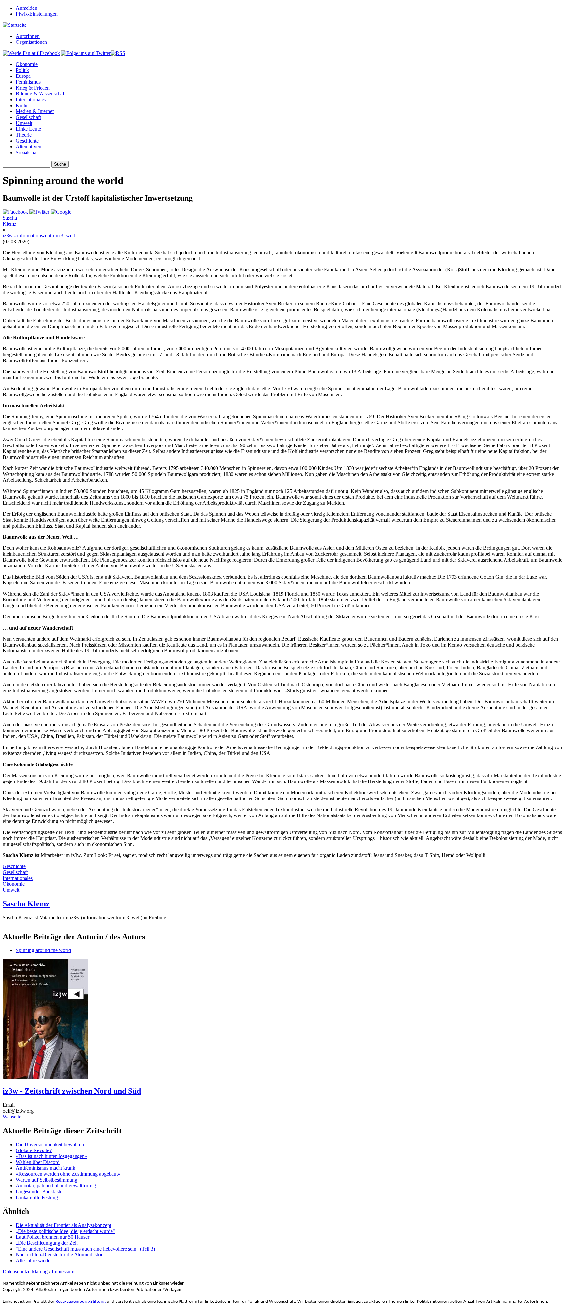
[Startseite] (14, 25)
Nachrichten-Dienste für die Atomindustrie (59, 1254)
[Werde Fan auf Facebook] (31, 53)
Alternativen (28, 146)
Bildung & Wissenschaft (41, 93)
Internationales (31, 99)
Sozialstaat (27, 152)
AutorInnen (28, 36)
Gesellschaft (28, 117)
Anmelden (26, 8)
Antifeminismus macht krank (45, 1168)
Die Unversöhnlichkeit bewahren (50, 1144)
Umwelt (24, 123)
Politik (22, 70)
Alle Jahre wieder (34, 1260)
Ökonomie (27, 64)
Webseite (12, 1116)
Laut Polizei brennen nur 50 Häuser (52, 1237)
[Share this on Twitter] (39, 212)
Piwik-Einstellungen (37, 14)
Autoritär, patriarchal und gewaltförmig (56, 1185)
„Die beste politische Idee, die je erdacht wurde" (65, 1231)
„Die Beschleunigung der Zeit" (48, 1243)
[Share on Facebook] (15, 212)
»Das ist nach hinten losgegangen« (51, 1156)
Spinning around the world (43, 950)
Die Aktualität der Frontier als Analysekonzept (63, 1225)
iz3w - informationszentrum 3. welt (39, 235)
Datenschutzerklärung (25, 1271)
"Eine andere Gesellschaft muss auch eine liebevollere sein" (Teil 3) (85, 1248)
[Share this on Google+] (61, 212)
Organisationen (31, 42)
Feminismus (28, 82)
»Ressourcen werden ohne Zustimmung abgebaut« (68, 1174)
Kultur (22, 105)
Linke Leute (28, 129)
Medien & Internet (35, 111)
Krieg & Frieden (33, 88)
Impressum (63, 1271)
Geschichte (27, 140)
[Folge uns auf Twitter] (86, 53)
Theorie (24, 135)
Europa (23, 76)
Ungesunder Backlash (38, 1191)
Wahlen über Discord (38, 1162)
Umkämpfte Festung (37, 1197)
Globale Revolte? (34, 1150)
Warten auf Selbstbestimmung (46, 1180)
